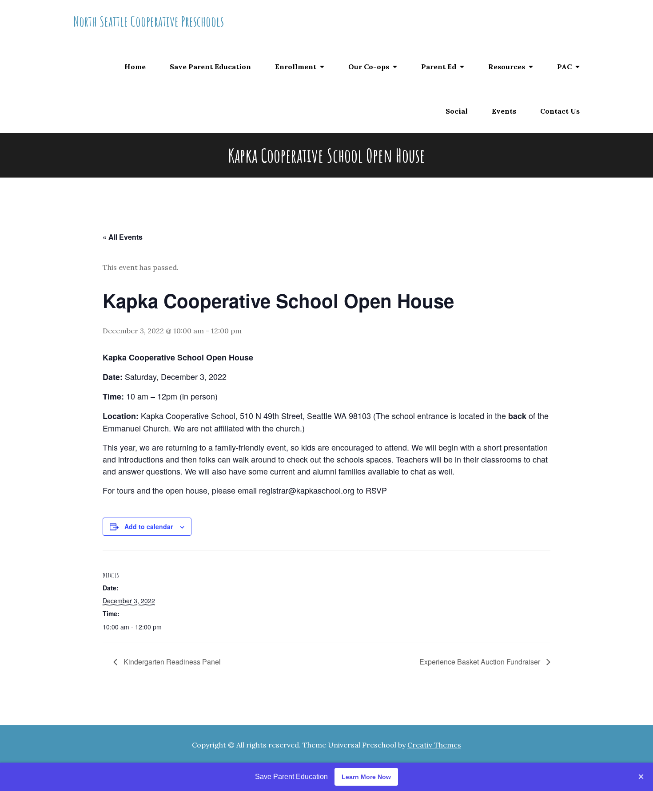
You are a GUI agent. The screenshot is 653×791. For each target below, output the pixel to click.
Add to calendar (148, 526)
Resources (506, 66)
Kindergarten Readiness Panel (171, 662)
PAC (564, 66)
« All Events (123, 237)
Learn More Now (366, 776)
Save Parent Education (210, 66)
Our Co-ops (368, 66)
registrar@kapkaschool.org (306, 490)
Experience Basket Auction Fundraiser (480, 662)
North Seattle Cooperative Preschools (148, 21)
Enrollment (295, 66)
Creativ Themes (434, 744)
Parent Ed (438, 66)
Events (504, 111)
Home (135, 66)
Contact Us (560, 111)
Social (457, 111)
